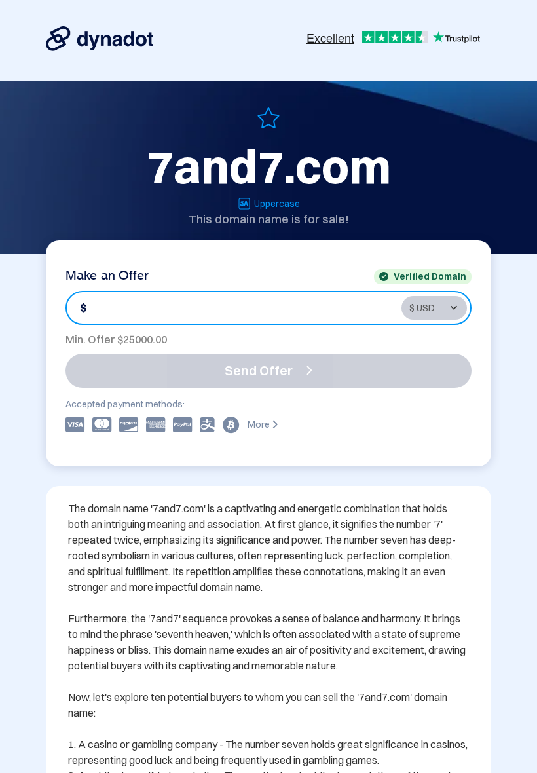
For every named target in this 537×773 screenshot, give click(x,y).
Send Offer (259, 370)
